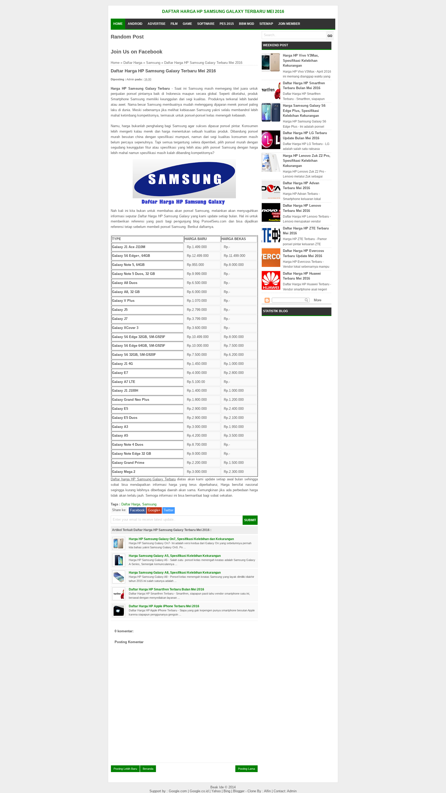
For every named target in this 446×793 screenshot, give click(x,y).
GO (330, 36)
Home (118, 23)
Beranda (148, 768)
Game (187, 23)
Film (174, 23)
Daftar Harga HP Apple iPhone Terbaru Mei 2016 (164, 606)
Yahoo (216, 791)
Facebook (137, 510)
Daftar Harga (132, 63)
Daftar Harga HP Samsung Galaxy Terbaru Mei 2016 (223, 11)
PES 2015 (227, 23)
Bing (227, 791)
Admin (292, 791)
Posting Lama (246, 768)
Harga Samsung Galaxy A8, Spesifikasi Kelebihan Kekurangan (175, 572)
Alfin (268, 791)
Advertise (156, 23)
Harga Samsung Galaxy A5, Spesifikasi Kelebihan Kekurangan (175, 555)
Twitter (168, 510)
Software (205, 23)
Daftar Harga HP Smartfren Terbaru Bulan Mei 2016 (166, 589)
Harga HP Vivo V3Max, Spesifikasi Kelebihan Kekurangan (301, 60)
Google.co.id (200, 791)
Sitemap (266, 23)
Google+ (154, 510)
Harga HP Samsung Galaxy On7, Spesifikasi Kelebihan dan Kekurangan (181, 539)
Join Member (289, 23)
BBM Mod (246, 23)
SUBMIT (250, 520)
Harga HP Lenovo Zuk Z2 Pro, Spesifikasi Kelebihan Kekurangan (306, 161)
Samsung (153, 63)
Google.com (178, 791)
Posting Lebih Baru (125, 768)
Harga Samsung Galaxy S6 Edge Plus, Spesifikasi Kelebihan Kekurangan (304, 111)
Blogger (239, 791)
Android (135, 23)
